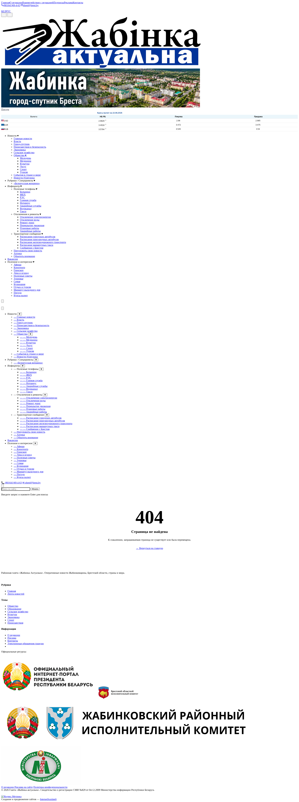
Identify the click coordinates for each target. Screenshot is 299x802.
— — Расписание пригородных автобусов (42, 420)
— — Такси (26, 391)
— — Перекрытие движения (35, 406)
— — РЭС (25, 377)
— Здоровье (20, 460)
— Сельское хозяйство (26, 331)
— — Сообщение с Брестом (35, 429)
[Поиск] (4, 15)
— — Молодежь (28, 337)
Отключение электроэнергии (35, 217)
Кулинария (19, 284)
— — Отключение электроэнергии (38, 397)
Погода (5, 109)
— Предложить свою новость (29, 432)
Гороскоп (19, 270)
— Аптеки (19, 434)
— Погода (19, 474)
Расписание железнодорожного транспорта (43, 242)
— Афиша (19, 446)
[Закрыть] (2, 308)
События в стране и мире (27, 175)
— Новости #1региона (26, 356)
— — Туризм (27, 351)
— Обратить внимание (26, 437)
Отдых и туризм (22, 287)
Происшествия (15, 623)
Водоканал (25, 208)
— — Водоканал (29, 389)
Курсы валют (21, 295)
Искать (35, 489)
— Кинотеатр (21, 449)
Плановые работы (29, 228)
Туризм (24, 172)
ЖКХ (23, 194)
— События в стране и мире (29, 354)
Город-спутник (22, 144)
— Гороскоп (20, 452)
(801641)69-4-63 (11, 5)
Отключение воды (29, 219)
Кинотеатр (19, 267)
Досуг (23, 166)
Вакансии (12, 259)
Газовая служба (28, 200)
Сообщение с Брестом (31, 248)
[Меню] (2, 301)
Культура (24, 163)
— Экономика (21, 328)
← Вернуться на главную (149, 548)
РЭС (22, 197)
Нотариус (25, 203)
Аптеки (18, 253)
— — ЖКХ (26, 375)
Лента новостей (15, 594)
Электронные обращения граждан (25, 643)
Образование (14, 608)
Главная (5, 2)
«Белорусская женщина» (27, 183)
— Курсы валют (22, 477)
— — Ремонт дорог (30, 403)
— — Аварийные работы (33, 411)
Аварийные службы (30, 205)
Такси (23, 211)
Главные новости (23, 138)
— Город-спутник (23, 322)
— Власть (19, 319)
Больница (25, 191)
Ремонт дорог (27, 222)
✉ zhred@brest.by (31, 482)
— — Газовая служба (31, 380)
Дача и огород (21, 273)
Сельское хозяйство (24, 152)
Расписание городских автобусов (37, 236)
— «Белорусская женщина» (28, 362)
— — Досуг (26, 345)
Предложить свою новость (28, 250)
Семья (17, 281)
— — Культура (28, 342)
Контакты (78, 2)
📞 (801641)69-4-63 (11, 482)
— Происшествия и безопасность (31, 325)
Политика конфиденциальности (50, 787)
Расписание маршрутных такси (36, 245)
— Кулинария (21, 466)
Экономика (20, 149)
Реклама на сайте (23, 787)
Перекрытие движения (32, 225)
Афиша (17, 264)
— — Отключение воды (33, 400)
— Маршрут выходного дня (28, 471)
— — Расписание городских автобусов (41, 418)
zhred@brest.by (31, 5)
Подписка (58, 2)
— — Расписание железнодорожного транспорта (46, 423)
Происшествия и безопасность (30, 147)
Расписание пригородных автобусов (39, 239)
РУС (8, 11)
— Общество (21, 334)
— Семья (18, 463)
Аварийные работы (30, 231)
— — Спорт (26, 348)
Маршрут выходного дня (27, 290)
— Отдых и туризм (24, 468)
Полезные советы (23, 276)
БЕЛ (3, 11)
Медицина (25, 161)
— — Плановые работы (32, 409)
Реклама (68, 2)
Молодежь (25, 158)
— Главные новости (24, 317)
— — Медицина (28, 340)
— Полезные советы (25, 457)
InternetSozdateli (48, 799)
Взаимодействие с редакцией (37, 2)
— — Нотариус (28, 383)
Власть (17, 141)
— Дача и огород (23, 454)
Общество (20, 155)
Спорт (23, 169)
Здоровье (18, 278)
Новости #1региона (24, 177)
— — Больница (28, 372)
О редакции (16, 2)
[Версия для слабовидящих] (9, 15)
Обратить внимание (24, 256)
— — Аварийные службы (33, 386)
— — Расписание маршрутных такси (39, 426)
